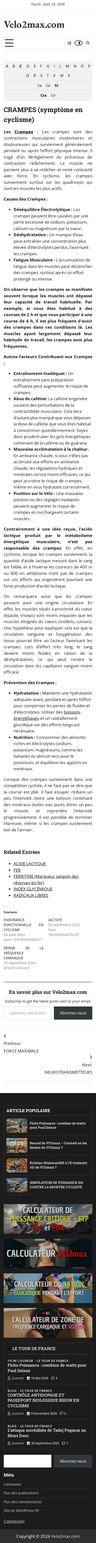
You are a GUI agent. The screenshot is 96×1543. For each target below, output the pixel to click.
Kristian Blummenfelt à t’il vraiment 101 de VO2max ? (58, 1165)
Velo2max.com (34, 24)
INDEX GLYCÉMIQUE (33, 889)
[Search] (87, 43)
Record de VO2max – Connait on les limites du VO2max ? (58, 1145)
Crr (53, 95)
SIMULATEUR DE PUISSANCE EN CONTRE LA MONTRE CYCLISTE (56, 1184)
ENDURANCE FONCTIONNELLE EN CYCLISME (24, 924)
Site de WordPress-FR (21, 1510)
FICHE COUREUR (20, 1360)
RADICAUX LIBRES (31, 895)
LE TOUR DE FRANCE (34, 1348)
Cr (56, 85)
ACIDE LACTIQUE (30, 863)
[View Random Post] (69, 43)
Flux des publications (21, 1493)
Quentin (18, 1378)
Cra (43, 95)
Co (48, 85)
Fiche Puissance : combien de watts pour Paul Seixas (58, 1125)
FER (17, 870)
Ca (39, 85)
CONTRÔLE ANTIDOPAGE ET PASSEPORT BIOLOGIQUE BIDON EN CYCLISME (43, 1400)
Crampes (24, 132)
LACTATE (55, 919)
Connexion (12, 1484)
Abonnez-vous (73, 1013)
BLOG (12, 1390)
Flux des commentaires (23, 1501)
